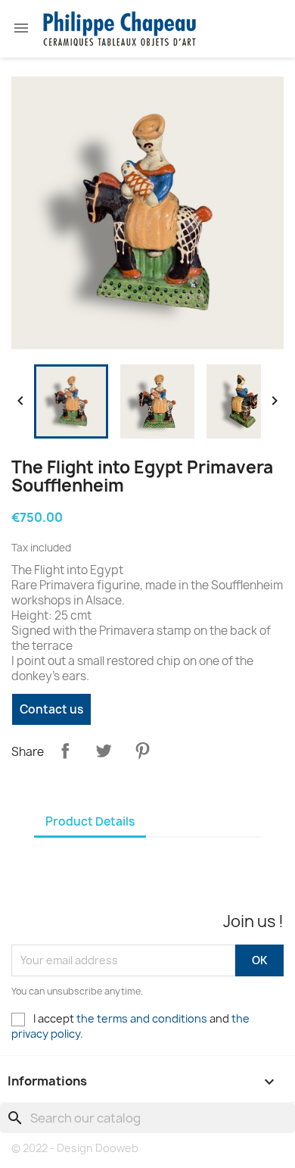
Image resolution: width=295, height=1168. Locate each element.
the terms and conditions (141, 1018)
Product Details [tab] (90, 821)
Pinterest (142, 750)
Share (65, 750)
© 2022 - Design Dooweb (74, 1148)
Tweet (103, 750)
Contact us (51, 709)
